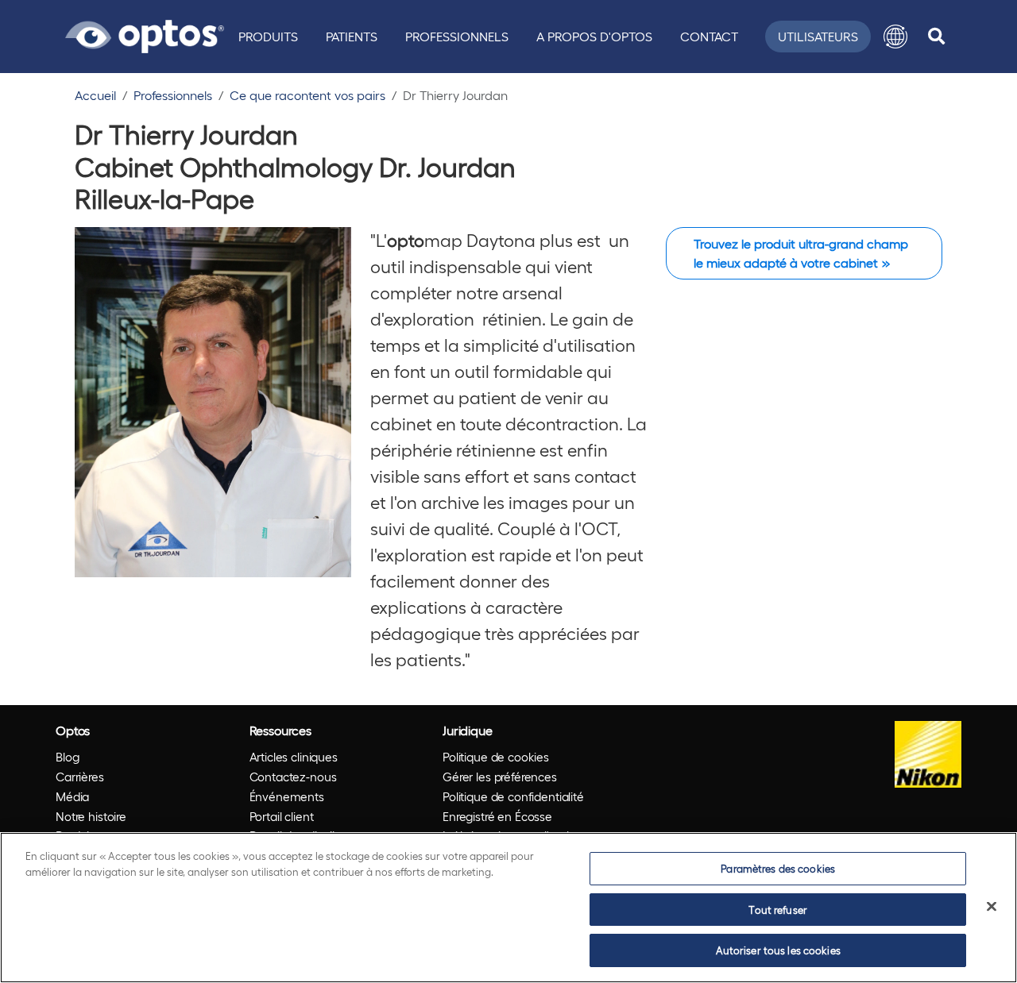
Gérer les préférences (500, 776)
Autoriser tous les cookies (778, 950)
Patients (351, 36)
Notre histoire (91, 816)
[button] (895, 36)
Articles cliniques (293, 757)
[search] (936, 36)
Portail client (281, 816)
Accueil (95, 94)
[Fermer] (991, 906)
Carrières (80, 776)
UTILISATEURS (818, 36)
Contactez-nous (293, 776)
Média (72, 796)
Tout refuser (777, 910)
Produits (268, 36)
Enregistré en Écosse (497, 816)
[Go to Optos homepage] (144, 34)
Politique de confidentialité (513, 796)
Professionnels (456, 36)
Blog (67, 757)
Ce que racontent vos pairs (307, 94)
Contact (709, 36)
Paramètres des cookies (778, 868)
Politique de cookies (496, 757)
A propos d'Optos (594, 36)
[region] (508, 907)
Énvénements (286, 796)
